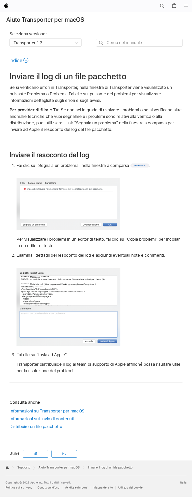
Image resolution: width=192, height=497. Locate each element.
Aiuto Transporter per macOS (45, 19)
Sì (35, 453)
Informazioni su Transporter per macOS (47, 410)
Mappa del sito (103, 487)
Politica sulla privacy (19, 487)
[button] (162, 6)
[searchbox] (139, 43)
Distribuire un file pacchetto (36, 426)
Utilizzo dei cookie (130, 487)
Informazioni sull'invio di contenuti (42, 418)
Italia (183, 482)
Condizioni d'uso (49, 487)
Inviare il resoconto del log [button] (49, 155)
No (64, 453)
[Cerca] (101, 43)
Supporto (23, 467)
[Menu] (186, 6)
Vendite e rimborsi (76, 487)
